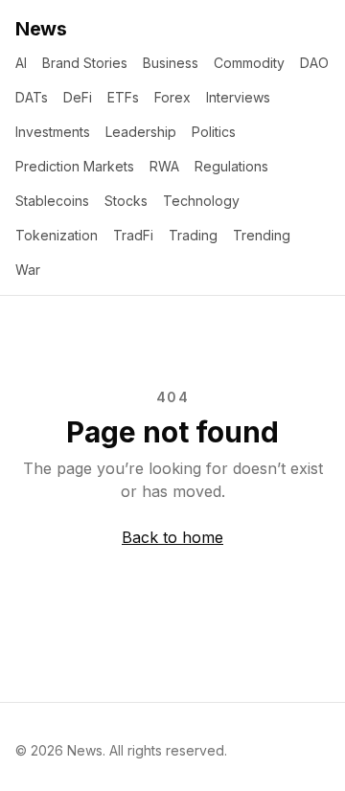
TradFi (133, 235)
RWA (164, 166)
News (40, 28)
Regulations (231, 166)
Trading (193, 235)
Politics (214, 132)
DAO (314, 63)
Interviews (238, 97)
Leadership (140, 132)
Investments (52, 132)
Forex (172, 97)
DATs (31, 97)
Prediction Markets (74, 166)
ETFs (123, 97)
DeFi (77, 97)
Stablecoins (52, 200)
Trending (261, 235)
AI (21, 63)
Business (170, 63)
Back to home (172, 537)
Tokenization (56, 235)
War (27, 269)
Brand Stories (84, 63)
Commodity (249, 63)
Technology (201, 200)
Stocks (126, 200)
